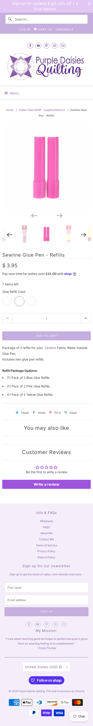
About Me (46, 533)
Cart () (44, 29)
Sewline (50, 348)
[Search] (9, 19)
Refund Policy (46, 557)
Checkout (65, 29)
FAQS (46, 527)
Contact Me (46, 539)
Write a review (46, 484)
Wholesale (46, 521)
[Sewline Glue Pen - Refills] (46, 167)
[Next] (59, 215)
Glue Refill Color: (14, 292)
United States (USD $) (44, 667)
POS (48, 691)
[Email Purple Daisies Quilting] (63, 46)
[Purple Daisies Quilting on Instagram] (55, 46)
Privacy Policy (46, 551)
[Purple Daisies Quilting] (46, 66)
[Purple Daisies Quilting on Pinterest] (46, 46)
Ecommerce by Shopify (70, 691)
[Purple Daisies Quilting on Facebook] (30, 46)
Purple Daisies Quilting (32, 691)
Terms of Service (46, 545)
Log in (24, 29)
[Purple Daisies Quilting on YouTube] (38, 46)
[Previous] (34, 215)
